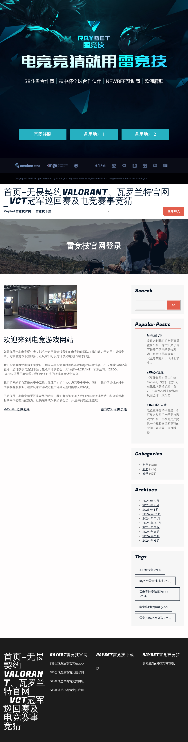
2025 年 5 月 (150, 501)
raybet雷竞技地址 (155, 581)
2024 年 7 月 (151, 536)
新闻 (145, 469)
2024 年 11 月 (151, 518)
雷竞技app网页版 (114, 409)
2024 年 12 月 (151, 514)
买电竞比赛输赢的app (154, 594)
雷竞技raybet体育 (155, 618)
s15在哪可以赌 (157, 405)
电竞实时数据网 (153, 607)
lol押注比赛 (154, 335)
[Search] (173, 305)
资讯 (145, 473)
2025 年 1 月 (150, 509)
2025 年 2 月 (150, 505)
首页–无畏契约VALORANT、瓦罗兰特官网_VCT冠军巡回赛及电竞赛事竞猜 (87, 196)
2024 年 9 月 (151, 527)
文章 (145, 465)
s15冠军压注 (155, 372)
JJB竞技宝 (150, 570)
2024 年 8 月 (151, 531)
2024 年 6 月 (151, 540)
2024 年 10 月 (151, 523)
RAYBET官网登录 (17, 409)
